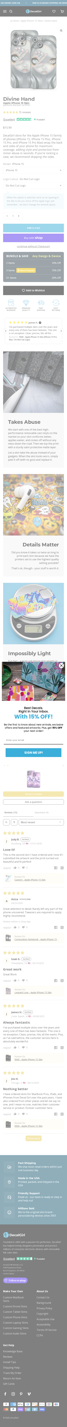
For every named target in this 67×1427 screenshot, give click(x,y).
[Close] (61, 665)
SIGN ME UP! (33, 752)
